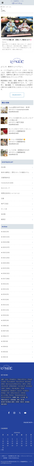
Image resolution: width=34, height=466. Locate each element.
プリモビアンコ (5, 390)
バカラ (3, 388)
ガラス (3, 384)
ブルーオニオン (15, 388)
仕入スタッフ (5, 188)
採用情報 (5, 457)
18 (7, 443)
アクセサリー (13, 379)
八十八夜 (22, 397)
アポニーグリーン (22, 379)
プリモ (22, 388)
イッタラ (3, 381)
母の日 (22, 402)
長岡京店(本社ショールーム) (10, 193)
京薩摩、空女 (16, 397)
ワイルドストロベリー (20, 395)
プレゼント (13, 390)
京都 (2, 198)
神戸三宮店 (4, 203)
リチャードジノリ (15, 393)
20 (17, 443)
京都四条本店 (5, 177)
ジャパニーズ (4, 386)
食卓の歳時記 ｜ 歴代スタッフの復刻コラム (15, 172)
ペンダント (25, 390)
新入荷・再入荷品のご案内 (7, 402)
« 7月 (2, 450)
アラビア (30, 379)
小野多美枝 (13, 399)
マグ (8, 393)
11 (7, 441)
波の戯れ (27, 402)
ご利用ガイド (4, 455)
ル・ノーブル (4, 395)
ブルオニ (8, 388)
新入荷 (22, 399)
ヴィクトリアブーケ (6, 397)
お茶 (2, 379)
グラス (29, 384)
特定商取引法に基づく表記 (14, 455)
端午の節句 (4, 404)
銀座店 (3, 219)
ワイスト (11, 395)
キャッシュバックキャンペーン (13, 384)
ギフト (24, 384)
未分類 (3, 214)
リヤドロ (23, 393)
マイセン (3, 393)
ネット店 (4, 209)
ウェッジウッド (20, 381)
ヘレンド (19, 390)
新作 (18, 399)
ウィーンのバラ (11, 381)
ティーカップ (21, 386)
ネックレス (29, 386)
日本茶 (17, 402)
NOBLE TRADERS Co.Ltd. (14, 457)
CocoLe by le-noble (7, 183)
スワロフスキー (13, 386)
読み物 (3, 167)
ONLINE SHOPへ (17, 95)
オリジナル (28, 381)
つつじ (6, 379)
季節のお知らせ (5, 399)
